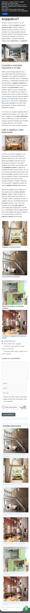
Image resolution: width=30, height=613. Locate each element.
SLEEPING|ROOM (10, 341)
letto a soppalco (7, 116)
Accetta (5, 14)
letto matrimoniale (9, 344)
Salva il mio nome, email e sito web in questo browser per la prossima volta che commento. (15, 399)
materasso (9, 96)
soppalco (18, 344)
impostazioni (24, 11)
